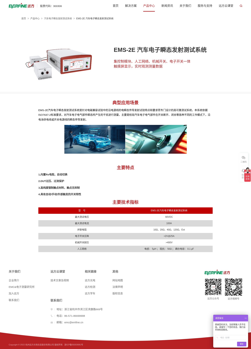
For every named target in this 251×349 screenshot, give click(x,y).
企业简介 (14, 280)
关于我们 (185, 5)
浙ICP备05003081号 (73, 345)
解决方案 (131, 5)
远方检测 (90, 287)
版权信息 (117, 293)
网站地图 (117, 280)
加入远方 (14, 293)
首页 (116, 5)
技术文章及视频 (60, 280)
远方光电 (90, 280)
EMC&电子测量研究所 (22, 287)
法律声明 (117, 287)
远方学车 (90, 293)
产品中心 (149, 5)
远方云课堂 (226, 5)
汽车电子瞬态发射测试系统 (58, 18)
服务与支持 (205, 5)
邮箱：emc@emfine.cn (70, 322)
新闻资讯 (167, 5)
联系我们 (14, 300)
